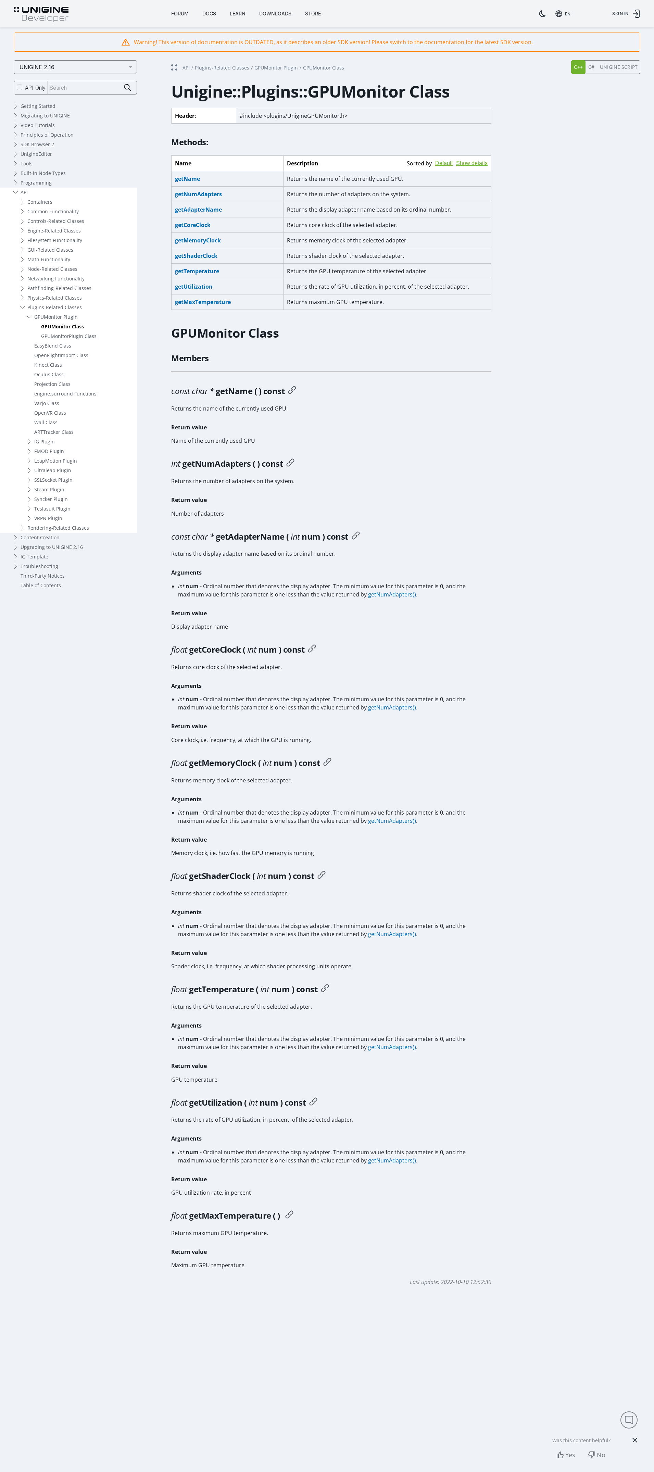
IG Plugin (44, 441)
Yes (570, 1455)
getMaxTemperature (203, 302)
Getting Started (38, 106)
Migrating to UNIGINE (45, 115)
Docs (209, 13)
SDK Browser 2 (37, 144)
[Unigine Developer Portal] (41, 15)
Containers (39, 202)
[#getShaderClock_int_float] (321, 876)
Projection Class (52, 384)
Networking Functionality (56, 278)
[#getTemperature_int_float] (325, 989)
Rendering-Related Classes (58, 528)
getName (187, 179)
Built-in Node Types (43, 173)
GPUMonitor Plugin (56, 317)
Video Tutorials (38, 125)
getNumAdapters (198, 194)
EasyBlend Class (52, 345)
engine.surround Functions (65, 393)
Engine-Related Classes (54, 230)
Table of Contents (41, 585)
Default (444, 163)
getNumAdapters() (392, 594)
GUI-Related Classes (50, 250)
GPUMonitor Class (62, 326)
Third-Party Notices (43, 576)
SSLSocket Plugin (53, 480)
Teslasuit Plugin (52, 508)
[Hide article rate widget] (634, 1440)
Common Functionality (53, 211)
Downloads (275, 13)
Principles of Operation (47, 134)
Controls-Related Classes (55, 221)
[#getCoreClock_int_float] (312, 649)
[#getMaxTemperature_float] (289, 1215)
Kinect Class (48, 365)
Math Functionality (48, 259)
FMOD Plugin (49, 451)
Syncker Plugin (51, 499)
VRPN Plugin (48, 518)
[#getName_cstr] (292, 391)
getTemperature (197, 271)
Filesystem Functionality (54, 240)
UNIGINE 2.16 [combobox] (37, 67)
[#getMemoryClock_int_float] (327, 763)
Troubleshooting (39, 566)
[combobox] (564, 13)
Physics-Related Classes (54, 297)
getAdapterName (198, 209)
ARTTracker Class (54, 432)
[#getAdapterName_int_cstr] (356, 536)
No (601, 1455)
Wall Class (46, 422)
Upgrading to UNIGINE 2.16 (52, 547)
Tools (27, 163)
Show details (472, 163)
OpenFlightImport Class (61, 355)
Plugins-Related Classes (54, 307)
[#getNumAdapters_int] (290, 463)
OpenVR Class (50, 413)
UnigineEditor (36, 154)
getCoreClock (193, 225)
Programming (36, 182)
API (24, 192)
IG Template (34, 556)
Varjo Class (46, 403)
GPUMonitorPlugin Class (69, 336)
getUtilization (194, 286)
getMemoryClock (198, 240)
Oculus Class (49, 374)
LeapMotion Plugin (55, 460)
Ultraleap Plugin (52, 470)
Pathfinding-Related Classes (59, 288)
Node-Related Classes (52, 269)
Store (313, 13)
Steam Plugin (49, 489)
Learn (238, 13)
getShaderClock (196, 256)
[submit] (128, 88)
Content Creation (40, 537)
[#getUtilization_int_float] (313, 1102)
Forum (180, 13)
